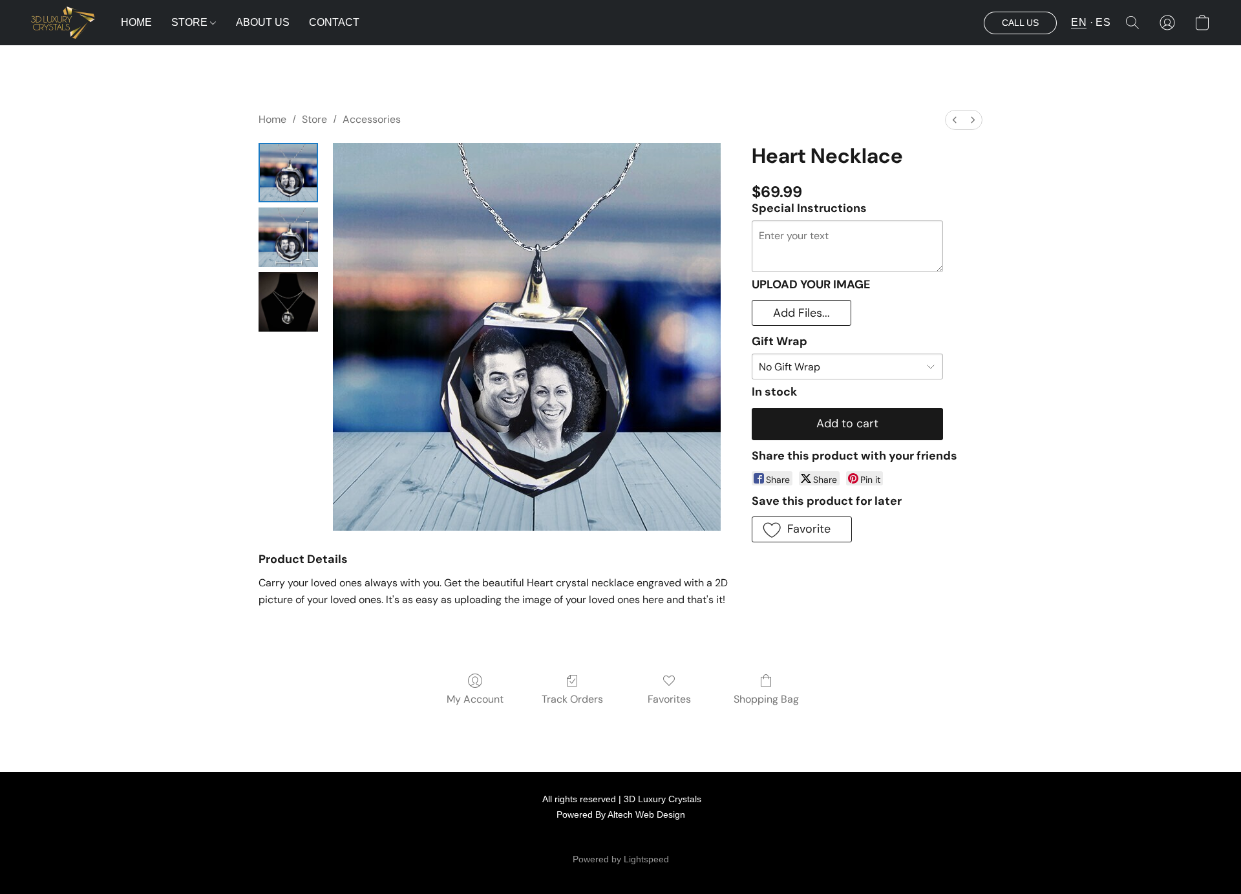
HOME (136, 22)
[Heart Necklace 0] (288, 172)
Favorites (669, 699)
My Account (475, 699)
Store (314, 119)
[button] (63, 22)
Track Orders (572, 699)
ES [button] (1103, 22)
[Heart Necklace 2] (288, 302)
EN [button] (1079, 22)
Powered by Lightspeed (621, 859)
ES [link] (592, 838)
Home (272, 119)
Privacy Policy (635, 838)
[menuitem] (955, 120)
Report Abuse (697, 838)
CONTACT (334, 22)
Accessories (372, 119)
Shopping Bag (766, 699)
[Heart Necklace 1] (288, 237)
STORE (190, 22)
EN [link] (574, 838)
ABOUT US (263, 22)
